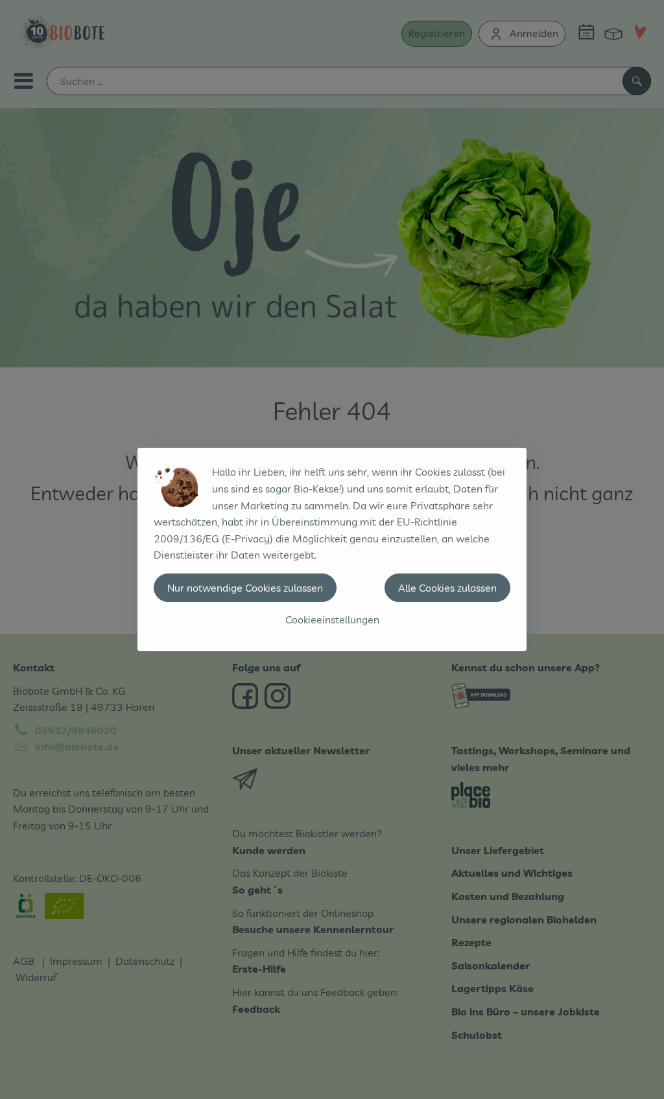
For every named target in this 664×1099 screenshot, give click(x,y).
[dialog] (332, 549)
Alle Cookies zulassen (447, 587)
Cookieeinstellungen (332, 619)
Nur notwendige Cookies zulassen (245, 587)
